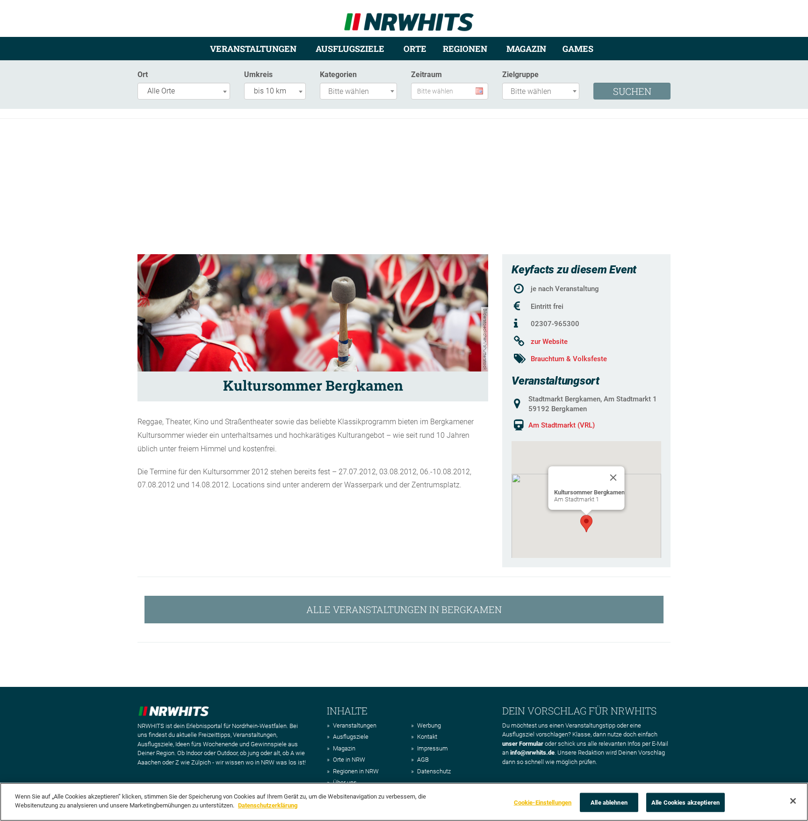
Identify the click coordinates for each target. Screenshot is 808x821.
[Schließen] (793, 801)
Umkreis (258, 74)
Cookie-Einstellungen (543, 802)
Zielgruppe (520, 74)
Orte (415, 48)
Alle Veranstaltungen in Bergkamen (404, 609)
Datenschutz (434, 771)
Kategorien (338, 74)
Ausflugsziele (350, 48)
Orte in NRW (349, 759)
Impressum (432, 748)
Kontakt (427, 736)
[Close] (613, 477)
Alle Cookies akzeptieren (685, 802)
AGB (423, 759)
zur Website (549, 341)
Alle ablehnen (609, 802)
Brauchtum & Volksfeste (569, 359)
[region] (404, 802)
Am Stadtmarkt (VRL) (561, 425)
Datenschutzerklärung (267, 805)
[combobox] (183, 91)
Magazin (526, 48)
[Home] (409, 18)
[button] (586, 523)
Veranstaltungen (253, 48)
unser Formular (522, 743)
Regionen (465, 48)
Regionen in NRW (356, 771)
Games (578, 48)
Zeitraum (426, 74)
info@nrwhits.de (532, 752)
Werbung (429, 725)
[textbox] (360, 91)
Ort (142, 74)
